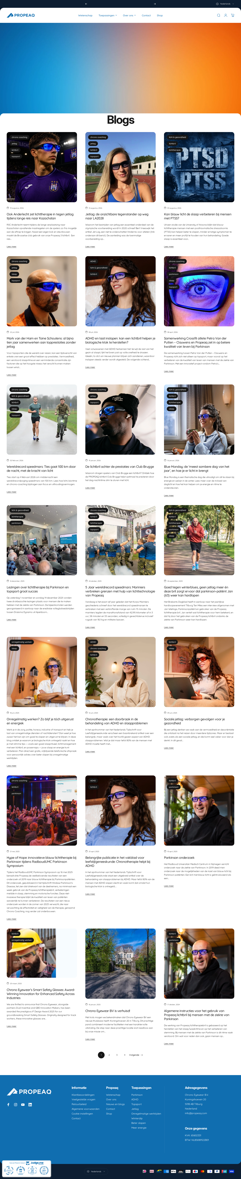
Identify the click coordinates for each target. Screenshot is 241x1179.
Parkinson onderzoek (179, 858)
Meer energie (138, 1127)
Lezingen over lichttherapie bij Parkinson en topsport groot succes (38, 589)
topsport (16, 156)
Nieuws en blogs (115, 1104)
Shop (109, 1113)
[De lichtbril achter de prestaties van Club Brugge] (120, 419)
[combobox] (225, 4)
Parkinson (137, 1094)
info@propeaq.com (196, 1113)
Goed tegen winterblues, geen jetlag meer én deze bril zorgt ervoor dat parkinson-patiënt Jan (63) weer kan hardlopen (198, 591)
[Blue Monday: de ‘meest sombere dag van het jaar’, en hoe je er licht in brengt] (199, 419)
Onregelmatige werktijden (146, 1113)
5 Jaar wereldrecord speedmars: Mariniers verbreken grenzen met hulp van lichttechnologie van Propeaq (120, 591)
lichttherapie (174, 150)
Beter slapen (138, 1122)
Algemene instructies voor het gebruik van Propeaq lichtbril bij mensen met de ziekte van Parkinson (196, 1015)
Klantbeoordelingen (83, 1094)
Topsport (136, 1104)
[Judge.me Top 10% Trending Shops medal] (44, 1170)
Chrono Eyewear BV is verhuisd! (107, 1011)
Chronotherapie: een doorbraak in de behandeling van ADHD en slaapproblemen (116, 721)
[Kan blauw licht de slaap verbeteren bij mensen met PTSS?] (199, 167)
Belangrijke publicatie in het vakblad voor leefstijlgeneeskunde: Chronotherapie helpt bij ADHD (117, 862)
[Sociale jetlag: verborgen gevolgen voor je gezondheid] (199, 672)
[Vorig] (86, 4)
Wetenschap (113, 1094)
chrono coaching (19, 137)
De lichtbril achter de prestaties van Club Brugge (119, 467)
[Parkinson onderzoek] (199, 810)
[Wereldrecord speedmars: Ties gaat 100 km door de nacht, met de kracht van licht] (42, 419)
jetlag (14, 143)
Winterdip (137, 1118)
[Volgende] (155, 4)
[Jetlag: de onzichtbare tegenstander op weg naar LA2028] (120, 167)
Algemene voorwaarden (85, 1108)
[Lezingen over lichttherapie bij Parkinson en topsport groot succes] (42, 540)
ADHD (93, 261)
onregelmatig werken (22, 642)
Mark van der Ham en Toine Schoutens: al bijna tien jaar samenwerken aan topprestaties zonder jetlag (41, 342)
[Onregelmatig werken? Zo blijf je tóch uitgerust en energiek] (42, 672)
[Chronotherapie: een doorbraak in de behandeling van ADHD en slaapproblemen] (120, 672)
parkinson (173, 274)
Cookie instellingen (82, 1113)
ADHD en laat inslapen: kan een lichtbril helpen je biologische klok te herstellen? (120, 340)
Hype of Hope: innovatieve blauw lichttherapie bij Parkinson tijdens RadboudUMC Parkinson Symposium (41, 862)
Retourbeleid (79, 1104)
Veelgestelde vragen (83, 1099)
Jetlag (135, 1108)
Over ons (111, 1099)
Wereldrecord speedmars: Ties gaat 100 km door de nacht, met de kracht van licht (41, 469)
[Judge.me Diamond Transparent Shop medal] (8, 1170)
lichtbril (15, 150)
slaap (14, 274)
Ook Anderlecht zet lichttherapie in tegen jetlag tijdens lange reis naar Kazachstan (40, 216)
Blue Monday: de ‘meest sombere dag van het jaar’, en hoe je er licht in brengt (196, 469)
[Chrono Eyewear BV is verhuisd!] (120, 964)
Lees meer (11, 246)
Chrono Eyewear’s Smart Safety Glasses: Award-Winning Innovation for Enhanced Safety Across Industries (41, 994)
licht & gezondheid (177, 137)
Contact (76, 1118)
